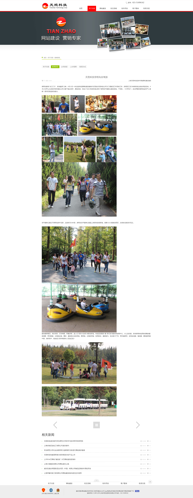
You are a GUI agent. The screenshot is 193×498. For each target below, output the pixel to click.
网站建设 (146, 80)
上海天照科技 (132, 80)
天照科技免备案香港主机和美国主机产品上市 (59, 455)
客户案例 (124, 483)
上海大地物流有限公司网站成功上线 (56, 464)
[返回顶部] (150, 482)
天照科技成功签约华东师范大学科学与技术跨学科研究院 (63, 441)
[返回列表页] (96, 425)
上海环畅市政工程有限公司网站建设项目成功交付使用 (63, 473)
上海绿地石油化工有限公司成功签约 (56, 446)
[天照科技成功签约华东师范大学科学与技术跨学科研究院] (138, 425)
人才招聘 (73, 67)
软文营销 (87, 483)
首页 (45, 57)
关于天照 (50, 57)
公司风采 (64, 67)
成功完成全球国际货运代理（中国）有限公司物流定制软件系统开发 (67, 468)
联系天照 (142, 483)
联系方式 (83, 67)
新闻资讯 (55, 67)
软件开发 (106, 483)
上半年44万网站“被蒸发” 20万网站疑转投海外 (60, 459)
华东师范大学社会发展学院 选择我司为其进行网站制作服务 (64, 450)
